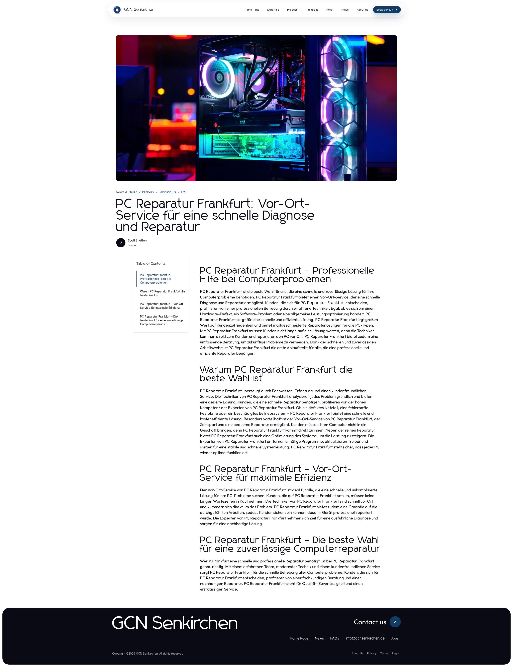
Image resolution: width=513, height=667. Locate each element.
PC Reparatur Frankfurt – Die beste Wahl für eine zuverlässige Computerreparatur (162, 320)
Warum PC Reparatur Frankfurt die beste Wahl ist (162, 293)
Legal (395, 653)
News (319, 638)
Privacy (371, 653)
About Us (357, 653)
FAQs (334, 638)
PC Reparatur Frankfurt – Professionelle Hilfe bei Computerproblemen (156, 278)
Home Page (299, 638)
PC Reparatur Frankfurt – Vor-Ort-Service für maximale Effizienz (162, 305)
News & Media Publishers (135, 192)
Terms (384, 653)
